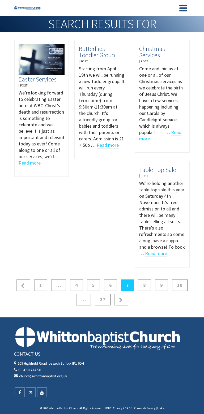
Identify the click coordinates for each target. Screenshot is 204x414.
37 (102, 299)
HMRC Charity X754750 (118, 408)
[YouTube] (42, 392)
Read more (30, 163)
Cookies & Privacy (144, 408)
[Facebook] (20, 392)
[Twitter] (31, 392)
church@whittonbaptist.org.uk (43, 376)
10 (179, 285)
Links (160, 408)
